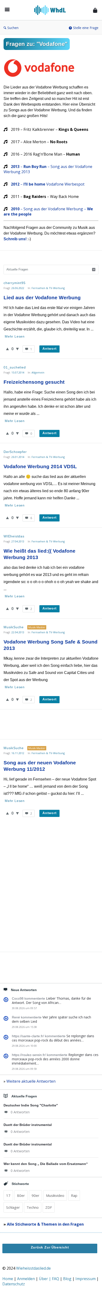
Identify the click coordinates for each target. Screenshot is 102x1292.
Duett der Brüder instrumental (28, 1125)
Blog (67, 1278)
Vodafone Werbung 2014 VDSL (40, 466)
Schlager (13, 1207)
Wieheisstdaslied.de (33, 1268)
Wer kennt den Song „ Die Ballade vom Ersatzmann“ (46, 1164)
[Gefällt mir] (7, 348)
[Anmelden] (95, 10)
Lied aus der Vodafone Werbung (42, 297)
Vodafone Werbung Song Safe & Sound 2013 (51, 645)
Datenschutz (13, 1284)
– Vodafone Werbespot (47, 184)
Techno (33, 1207)
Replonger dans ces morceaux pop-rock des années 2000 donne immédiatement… (55, 1059)
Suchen (13, 27)
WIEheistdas (14, 536)
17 (8, 1195)
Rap (74, 1195)
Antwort (49, 348)
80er (21, 1195)
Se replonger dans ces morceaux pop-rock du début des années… (53, 1038)
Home (8, 1278)
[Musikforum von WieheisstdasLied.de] (51, 10)
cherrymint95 (15, 283)
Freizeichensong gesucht (34, 382)
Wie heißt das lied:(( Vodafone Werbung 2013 (40, 554)
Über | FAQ (49, 1278)
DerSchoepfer (15, 452)
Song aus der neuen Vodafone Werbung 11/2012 (40, 766)
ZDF (48, 1207)
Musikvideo (55, 1195)
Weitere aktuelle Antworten (31, 1081)
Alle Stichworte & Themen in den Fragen (45, 1224)
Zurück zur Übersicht (50, 1247)
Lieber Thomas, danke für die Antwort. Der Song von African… (51, 1000)
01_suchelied (15, 367)
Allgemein (38, 372)
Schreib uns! (15, 239)
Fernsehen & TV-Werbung (48, 288)
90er (35, 1195)
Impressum (86, 1278)
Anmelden (26, 1278)
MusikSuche (14, 627)
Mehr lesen (15, 336)
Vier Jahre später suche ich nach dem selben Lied (51, 1019)
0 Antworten (20, 1112)
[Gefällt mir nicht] (17, 348)
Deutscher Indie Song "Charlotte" (31, 1105)
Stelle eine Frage (85, 27)
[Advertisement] (51, 723)
